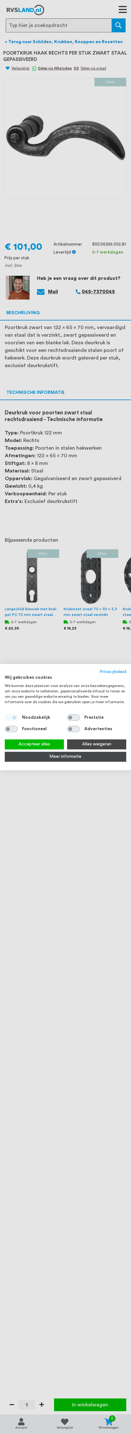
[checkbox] (73, 718)
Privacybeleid (113, 672)
